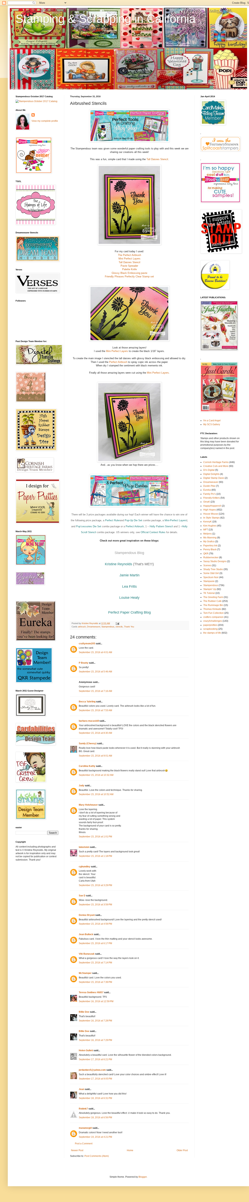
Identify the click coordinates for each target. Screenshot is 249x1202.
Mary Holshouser (88, 804)
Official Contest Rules (153, 532)
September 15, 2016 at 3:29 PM (95, 885)
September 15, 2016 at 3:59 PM (95, 904)
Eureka (207, 490)
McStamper (85, 973)
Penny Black (210, 549)
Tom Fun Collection (213, 613)
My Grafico (209, 541)
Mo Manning (210, 537)
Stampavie (209, 581)
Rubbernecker (210, 557)
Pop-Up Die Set (133, 520)
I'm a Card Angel (212, 420)
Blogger (143, 1177)
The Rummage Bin (213, 605)
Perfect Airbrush (118, 362)
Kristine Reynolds (118, 564)
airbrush (82, 626)
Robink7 (83, 1108)
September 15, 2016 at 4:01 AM (95, 652)
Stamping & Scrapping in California (106, 18)
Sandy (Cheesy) (87, 743)
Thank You (129, 626)
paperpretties (210, 625)
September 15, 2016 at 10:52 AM (96, 794)
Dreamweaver (93, 626)
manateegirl (85, 1128)
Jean (81, 1089)
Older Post (182, 1150)
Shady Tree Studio (213, 569)
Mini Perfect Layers (129, 258)
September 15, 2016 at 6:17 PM (95, 943)
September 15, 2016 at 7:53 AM (95, 710)
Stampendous (107, 626)
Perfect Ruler (112, 520)
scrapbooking (210, 629)
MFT (205, 529)
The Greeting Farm (213, 597)
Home (130, 1150)
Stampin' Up (209, 589)
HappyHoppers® (212, 505)
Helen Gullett (86, 1050)
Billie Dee (84, 1012)
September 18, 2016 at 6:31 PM (95, 1098)
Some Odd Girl (211, 573)
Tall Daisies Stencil (157, 159)
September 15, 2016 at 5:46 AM (95, 671)
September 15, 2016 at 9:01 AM (95, 755)
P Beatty (83, 662)
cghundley (84, 866)
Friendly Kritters (211, 497)
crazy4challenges (212, 621)
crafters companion (213, 617)
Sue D (82, 895)
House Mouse (210, 513)
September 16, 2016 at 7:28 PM (95, 1020)
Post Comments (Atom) (96, 1156)
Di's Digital (209, 470)
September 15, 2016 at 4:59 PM (95, 923)
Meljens (207, 533)
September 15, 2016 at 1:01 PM (95, 836)
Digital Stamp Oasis (213, 478)
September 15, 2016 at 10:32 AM (96, 775)
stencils (119, 626)
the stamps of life (212, 632)
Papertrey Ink (210, 545)
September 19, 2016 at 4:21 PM (95, 1137)
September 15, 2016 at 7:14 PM (95, 962)
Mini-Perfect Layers (176, 520)
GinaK (206, 501)
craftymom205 (87, 643)
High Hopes (209, 509)
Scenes (207, 565)
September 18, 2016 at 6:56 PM (95, 1117)
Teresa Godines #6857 (91, 992)
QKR (205, 553)
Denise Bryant (87, 915)
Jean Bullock (86, 934)
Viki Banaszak (87, 953)
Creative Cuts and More (215, 466)
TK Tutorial (209, 593)
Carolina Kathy (87, 766)
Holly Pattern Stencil (161, 526)
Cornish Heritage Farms (216, 462)
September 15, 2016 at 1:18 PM (95, 856)
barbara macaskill (89, 721)
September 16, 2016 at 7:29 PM (95, 1040)
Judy (81, 785)
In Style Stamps (211, 517)
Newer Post (77, 1150)
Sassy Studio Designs (214, 561)
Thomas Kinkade (212, 609)
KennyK (207, 521)
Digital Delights (211, 474)
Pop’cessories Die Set (88, 526)
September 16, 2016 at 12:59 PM (96, 1001)
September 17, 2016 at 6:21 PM (95, 1059)
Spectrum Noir (210, 577)
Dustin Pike (209, 486)
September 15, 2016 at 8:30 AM (95, 733)
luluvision (84, 847)
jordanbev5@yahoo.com (92, 1070)
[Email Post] (117, 623)
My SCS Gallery (211, 424)
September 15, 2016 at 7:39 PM (95, 982)
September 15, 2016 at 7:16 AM (95, 691)
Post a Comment (83, 1143)
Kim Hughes (209, 525)
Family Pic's (209, 494)
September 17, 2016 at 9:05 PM (95, 1078)
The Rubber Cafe (212, 601)
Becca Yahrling (87, 701)
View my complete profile (45, 121)
